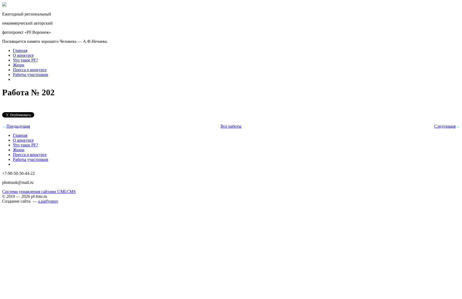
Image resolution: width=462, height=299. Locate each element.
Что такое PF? (25, 60)
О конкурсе (23, 55)
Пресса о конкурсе (30, 69)
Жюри (18, 65)
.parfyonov (48, 201)
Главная (20, 50)
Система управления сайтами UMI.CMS (39, 191)
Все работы (231, 126)
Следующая (445, 126)
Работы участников (30, 74)
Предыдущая (18, 126)
